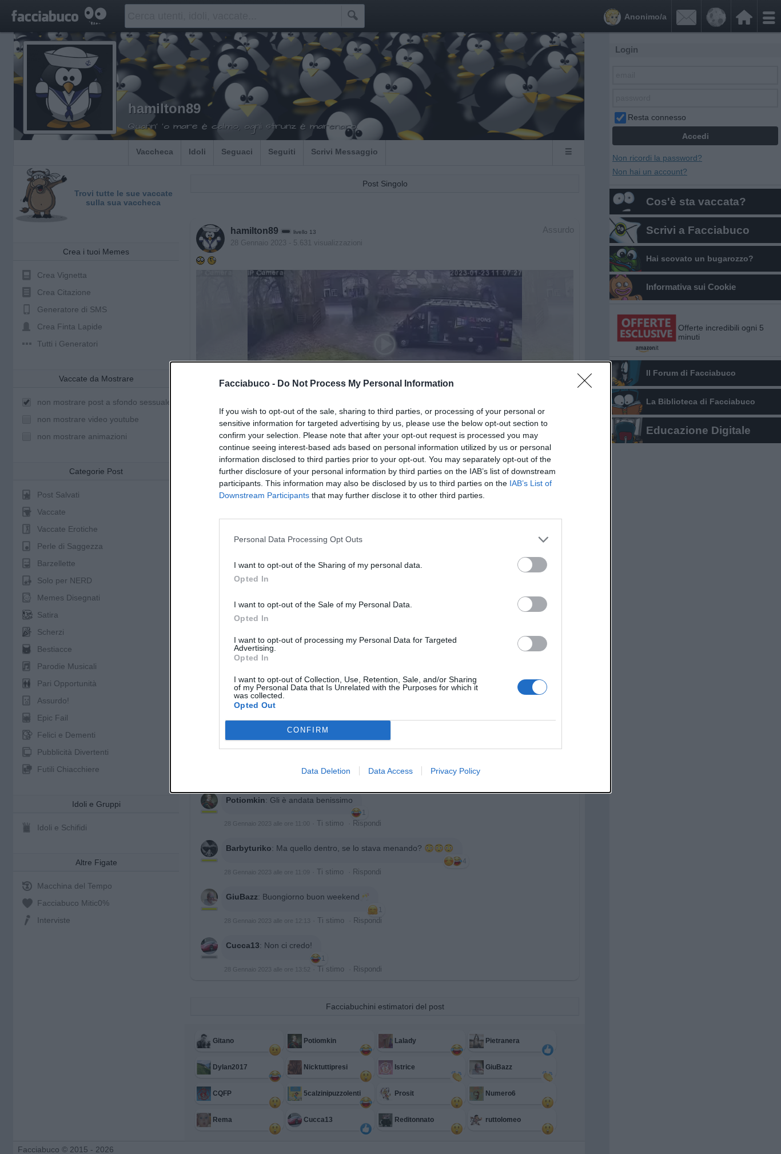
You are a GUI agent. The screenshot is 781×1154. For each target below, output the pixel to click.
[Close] (588, 384)
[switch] (532, 564)
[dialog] (390, 577)
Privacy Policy (455, 770)
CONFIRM (308, 730)
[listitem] (390, 540)
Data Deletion (325, 770)
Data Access (390, 770)
